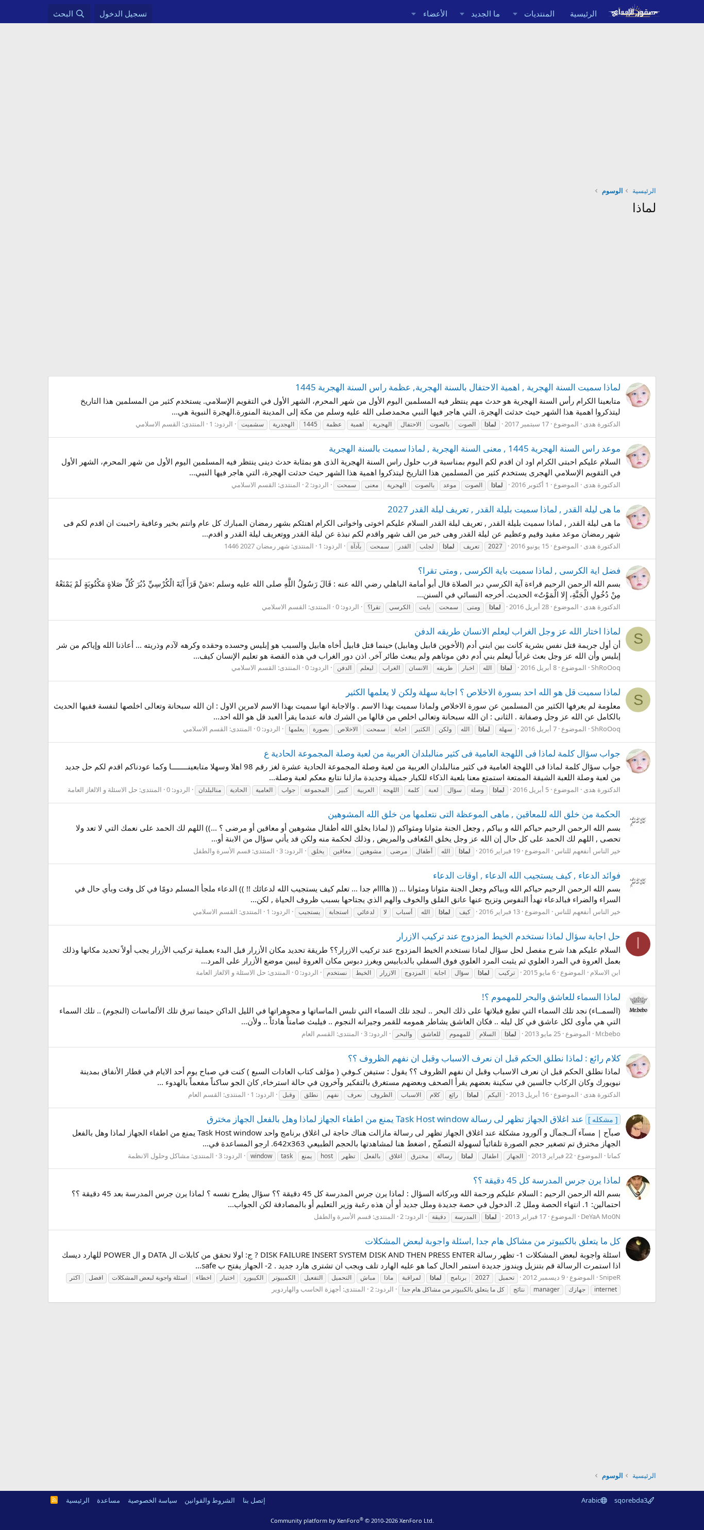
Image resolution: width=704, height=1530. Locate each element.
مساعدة (108, 1500)
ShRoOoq (606, 667)
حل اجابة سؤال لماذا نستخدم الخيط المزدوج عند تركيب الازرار (509, 936)
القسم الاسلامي (158, 423)
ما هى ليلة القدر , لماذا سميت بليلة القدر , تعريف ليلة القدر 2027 (504, 509)
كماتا (614, 1155)
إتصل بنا (254, 1500)
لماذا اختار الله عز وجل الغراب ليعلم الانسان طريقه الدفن (517, 631)
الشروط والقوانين (210, 1500)
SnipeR (610, 1277)
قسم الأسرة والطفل (221, 850)
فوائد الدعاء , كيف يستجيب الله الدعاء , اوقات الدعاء (527, 875)
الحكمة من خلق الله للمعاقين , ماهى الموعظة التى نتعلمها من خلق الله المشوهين (474, 814)
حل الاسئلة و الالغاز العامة (103, 789)
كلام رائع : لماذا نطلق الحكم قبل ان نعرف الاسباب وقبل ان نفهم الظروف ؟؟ (484, 1058)
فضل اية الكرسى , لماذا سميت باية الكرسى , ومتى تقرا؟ (519, 570)
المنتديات (539, 13)
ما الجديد (485, 13)
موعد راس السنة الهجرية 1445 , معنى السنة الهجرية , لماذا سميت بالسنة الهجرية (475, 448)
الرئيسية (583, 13)
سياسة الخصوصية (152, 1500)
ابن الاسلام (605, 972)
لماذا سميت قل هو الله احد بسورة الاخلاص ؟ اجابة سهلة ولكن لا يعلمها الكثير (483, 692)
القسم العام (318, 1033)
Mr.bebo (608, 1033)
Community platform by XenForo (352, 1520)
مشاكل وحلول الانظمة (159, 1155)
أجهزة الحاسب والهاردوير (306, 1289)
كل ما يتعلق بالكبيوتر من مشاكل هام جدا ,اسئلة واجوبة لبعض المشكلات (493, 1241)
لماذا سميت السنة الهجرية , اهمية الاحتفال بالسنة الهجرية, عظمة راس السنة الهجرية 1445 (458, 387)
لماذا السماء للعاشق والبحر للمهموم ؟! (551, 997)
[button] (515, 13)
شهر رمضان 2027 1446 (257, 546)
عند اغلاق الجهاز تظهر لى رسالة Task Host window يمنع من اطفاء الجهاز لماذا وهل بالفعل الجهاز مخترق (412, 1119)
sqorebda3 (630, 1500)
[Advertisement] (352, 100)
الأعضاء (435, 13)
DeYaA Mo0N (601, 1216)
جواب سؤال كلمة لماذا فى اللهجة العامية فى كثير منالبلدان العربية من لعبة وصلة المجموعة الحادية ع (442, 753)
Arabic (590, 1500)
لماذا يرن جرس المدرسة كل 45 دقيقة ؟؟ (547, 1180)
